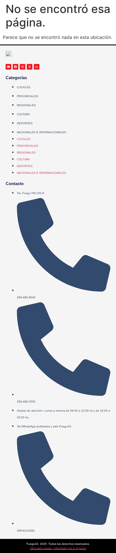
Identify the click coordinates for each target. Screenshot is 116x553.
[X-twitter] (29, 67)
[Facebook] (15, 67)
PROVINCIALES (27, 96)
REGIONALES (26, 105)
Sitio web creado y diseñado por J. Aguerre (58, 548)
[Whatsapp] (36, 67)
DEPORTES (25, 123)
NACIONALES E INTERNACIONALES (41, 132)
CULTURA (23, 114)
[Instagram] (22, 67)
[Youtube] (8, 67)
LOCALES (23, 87)
